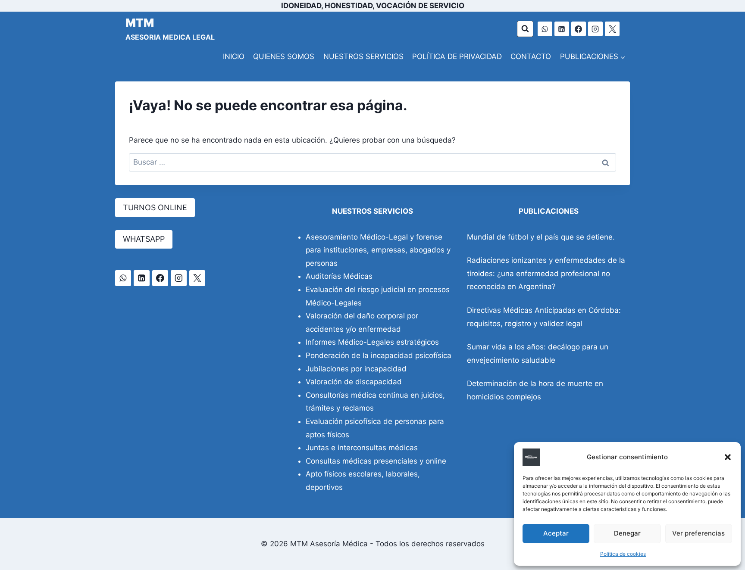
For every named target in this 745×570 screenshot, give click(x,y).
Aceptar (556, 533)
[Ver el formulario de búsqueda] (525, 29)
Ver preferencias (698, 533)
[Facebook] (578, 29)
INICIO (233, 56)
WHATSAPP (144, 238)
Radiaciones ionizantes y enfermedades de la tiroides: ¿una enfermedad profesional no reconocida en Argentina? (546, 273)
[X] (612, 29)
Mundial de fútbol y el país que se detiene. (541, 237)
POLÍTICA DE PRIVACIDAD (457, 56)
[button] (727, 457)
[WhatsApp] (545, 29)
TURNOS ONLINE (155, 207)
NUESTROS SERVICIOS (363, 56)
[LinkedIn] (561, 29)
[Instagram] (595, 29)
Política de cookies (623, 554)
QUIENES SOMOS (283, 56)
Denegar (627, 533)
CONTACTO (530, 56)
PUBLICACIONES (549, 211)
